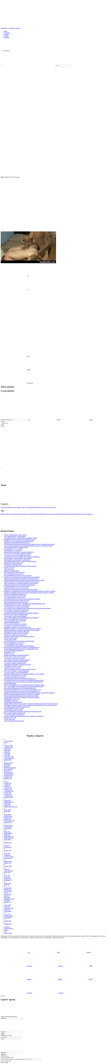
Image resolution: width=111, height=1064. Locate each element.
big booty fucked (28, 716)
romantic (21, 547)
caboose (14, 514)
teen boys (27, 707)
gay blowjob (29, 697)
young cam (25, 669)
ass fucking (16, 575)
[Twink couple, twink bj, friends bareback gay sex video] (16, 614)
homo (20, 702)
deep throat (18, 594)
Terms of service (8, 928)
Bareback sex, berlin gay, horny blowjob (15, 635)
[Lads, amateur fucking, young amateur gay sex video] (15, 535)
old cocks (12, 660)
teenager (25, 514)
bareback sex (7, 636)
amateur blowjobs (9, 655)
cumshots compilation (33, 617)
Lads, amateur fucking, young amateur (14, 536)
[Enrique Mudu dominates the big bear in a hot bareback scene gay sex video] (21, 647)
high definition (8, 580)
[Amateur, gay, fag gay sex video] (9, 652)
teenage (26, 547)
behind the (16, 702)
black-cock (9, 514)
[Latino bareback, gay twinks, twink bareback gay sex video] (17, 605)
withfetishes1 (9, 702)
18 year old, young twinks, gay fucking (15, 625)
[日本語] (96, 120)
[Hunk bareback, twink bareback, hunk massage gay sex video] (17, 558)
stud (5, 507)
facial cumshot (68, 514)
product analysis (8, 692)
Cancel (3, 421)
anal (54, 507)
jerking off (22, 631)
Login (2, 1033)
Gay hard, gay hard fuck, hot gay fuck (14, 677)
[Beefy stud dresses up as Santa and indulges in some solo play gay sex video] (21, 581)
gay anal (6, 707)
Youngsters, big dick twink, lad (12, 564)
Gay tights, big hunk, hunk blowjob (14, 714)
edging (13, 688)
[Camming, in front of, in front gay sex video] (13, 666)
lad (36, 538)
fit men (17, 631)
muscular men (18, 688)
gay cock (24, 627)
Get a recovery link (6, 1061)
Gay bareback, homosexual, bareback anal (15, 611)
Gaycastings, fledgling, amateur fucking (15, 663)
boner (23, 688)
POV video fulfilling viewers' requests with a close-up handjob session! (23, 686)
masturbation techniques (19, 692)
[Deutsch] (70, 134)
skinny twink (10, 627)
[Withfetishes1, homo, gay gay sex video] (11, 699)
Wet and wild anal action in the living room (16, 602)
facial (48, 507)
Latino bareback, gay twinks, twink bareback (16, 606)
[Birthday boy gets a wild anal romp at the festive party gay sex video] (19, 539)
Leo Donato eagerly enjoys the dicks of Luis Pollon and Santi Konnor (23, 681)
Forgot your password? (7, 1057)
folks (89, 514)
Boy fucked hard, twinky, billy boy (13, 574)
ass (46, 507)
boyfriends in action (20, 603)
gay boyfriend (36, 599)
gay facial (20, 664)
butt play (23, 542)
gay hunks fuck (20, 716)
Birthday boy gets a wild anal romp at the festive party (19, 541)
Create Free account (6, 1035)
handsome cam (12, 552)
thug (35, 507)
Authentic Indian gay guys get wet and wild (16, 588)
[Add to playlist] (55, 310)
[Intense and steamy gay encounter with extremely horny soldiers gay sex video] (22, 628)
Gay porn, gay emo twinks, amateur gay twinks (17, 555)
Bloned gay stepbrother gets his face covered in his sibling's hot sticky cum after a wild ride (29, 592)
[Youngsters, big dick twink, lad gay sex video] (13, 563)
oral (28, 507)
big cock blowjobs (22, 678)
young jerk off (32, 669)
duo (12, 613)
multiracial (42, 514)
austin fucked (7, 678)
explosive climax (40, 692)
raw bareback (25, 711)
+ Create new (4, 423)
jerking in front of (15, 669)
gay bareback (7, 613)
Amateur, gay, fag (9, 653)
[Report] (55, 337)
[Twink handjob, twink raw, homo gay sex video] (14, 708)
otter (43, 674)
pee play (32, 589)
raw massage (35, 697)
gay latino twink (14, 608)
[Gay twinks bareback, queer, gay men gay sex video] (15, 595)
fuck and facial (27, 664)
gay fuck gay (23, 575)
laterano (6, 552)
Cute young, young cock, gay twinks (14, 658)
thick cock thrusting (31, 603)
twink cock (18, 660)
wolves (9, 721)
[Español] (44, 134)
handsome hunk (8, 674)
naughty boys (12, 556)
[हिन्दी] (44, 120)
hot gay (29, 678)
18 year (28, 627)
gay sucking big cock (18, 674)
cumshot (31, 507)
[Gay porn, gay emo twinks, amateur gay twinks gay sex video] (17, 553)
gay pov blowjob (8, 716)
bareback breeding (9, 711)
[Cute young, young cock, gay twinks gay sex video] (15, 656)
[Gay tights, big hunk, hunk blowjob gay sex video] (14, 713)
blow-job (77, 514)
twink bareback (8, 599)
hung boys (31, 552)
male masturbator (31, 692)
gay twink (7, 566)
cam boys (25, 552)
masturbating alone (17, 580)
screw (47, 514)
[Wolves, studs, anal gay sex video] (10, 717)
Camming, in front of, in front (12, 667)
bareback (19, 507)
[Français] (17, 120)
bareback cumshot (18, 617)
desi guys (20, 589)
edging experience (50, 692)
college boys (15, 547)
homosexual (17, 613)
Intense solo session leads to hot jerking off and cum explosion (21, 578)
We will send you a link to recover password (13, 1059)
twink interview (30, 646)
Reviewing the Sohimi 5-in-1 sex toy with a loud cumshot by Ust (22, 691)
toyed (24, 646)
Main (2, 177)
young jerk (7, 669)
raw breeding (17, 711)
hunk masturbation (28, 585)
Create (2, 426)
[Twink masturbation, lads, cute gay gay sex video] (14, 642)
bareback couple (24, 613)
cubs (10, 570)
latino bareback (47, 608)
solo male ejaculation (28, 580)
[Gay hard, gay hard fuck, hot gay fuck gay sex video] (15, 675)
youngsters (33, 566)
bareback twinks (14, 561)
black (2, 507)
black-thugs (36, 514)
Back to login (4, 1062)
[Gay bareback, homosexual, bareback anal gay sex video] (16, 610)
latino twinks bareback (25, 608)
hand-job (23, 594)
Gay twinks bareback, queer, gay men (14, 597)
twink (38, 507)
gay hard (29, 575)
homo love (12, 603)
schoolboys (17, 542)
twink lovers (13, 566)
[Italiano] (70, 120)
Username (3, 1018)
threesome (13, 683)
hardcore (9, 507)
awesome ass (17, 721)
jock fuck (14, 678)
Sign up (3, 1054)
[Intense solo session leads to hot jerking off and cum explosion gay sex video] (22, 577)
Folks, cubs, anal (8, 569)
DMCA (6, 930)
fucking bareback (34, 613)
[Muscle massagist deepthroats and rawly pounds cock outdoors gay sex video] (22, 694)
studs (12, 721)
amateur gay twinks (15, 538)
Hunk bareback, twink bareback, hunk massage (17, 560)
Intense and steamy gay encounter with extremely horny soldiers (21, 630)
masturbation (7, 585)
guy (92, 514)
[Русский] (17, 107)
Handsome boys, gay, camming (12, 550)
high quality (7, 631)
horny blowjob (21, 636)
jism (73, 514)
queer (11, 575)
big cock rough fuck (18, 641)
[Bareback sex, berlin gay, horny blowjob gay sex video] (16, 633)
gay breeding (32, 711)
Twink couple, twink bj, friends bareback (15, 616)
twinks (8, 561)
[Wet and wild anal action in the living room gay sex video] (16, 600)
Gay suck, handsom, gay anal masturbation (16, 672)
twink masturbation (17, 646)
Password (3, 1032)
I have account (5, 1056)
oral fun (27, 542)
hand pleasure (26, 589)
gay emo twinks (26, 556)
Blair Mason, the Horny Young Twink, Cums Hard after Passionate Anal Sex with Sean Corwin (30, 705)
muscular (13, 585)
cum (23, 507)
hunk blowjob (28, 674)
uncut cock (37, 580)
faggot (32, 641)
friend (25, 617)
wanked (42, 580)
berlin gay (14, 636)
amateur (12, 650)
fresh (36, 589)
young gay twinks (26, 538)
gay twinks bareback (30, 561)
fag (26, 636)
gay (29, 514)
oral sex (22, 707)
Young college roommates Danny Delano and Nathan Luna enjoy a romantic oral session (28, 545)
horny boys (20, 552)
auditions (6, 664)
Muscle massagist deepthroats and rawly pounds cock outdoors (21, 696)
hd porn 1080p (11, 594)
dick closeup (7, 688)
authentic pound (41, 603)
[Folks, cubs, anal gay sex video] (9, 567)
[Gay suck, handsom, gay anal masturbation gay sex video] (16, 671)
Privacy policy (8, 933)
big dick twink (20, 566)
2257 (5, 931)
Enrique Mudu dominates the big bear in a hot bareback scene (21, 649)
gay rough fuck (8, 641)
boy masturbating (35, 556)
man (16, 664)
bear (5, 561)
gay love (6, 547)
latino (28, 660)
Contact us (7, 927)
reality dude (17, 655)
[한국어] (17, 134)
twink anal (7, 617)
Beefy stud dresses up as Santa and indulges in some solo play (21, 583)
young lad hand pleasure (11, 589)
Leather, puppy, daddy (10, 639)
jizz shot (51, 514)
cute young (7, 660)
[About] (14, 303)
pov (14, 716)
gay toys (6, 646)
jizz (25, 507)
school (10, 547)
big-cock (82, 514)
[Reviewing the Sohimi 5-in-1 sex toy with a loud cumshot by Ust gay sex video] (22, 689)
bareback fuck (12, 697)
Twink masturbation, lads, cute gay (13, 644)
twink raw (38, 711)
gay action (11, 542)
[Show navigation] (55, 14)
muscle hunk (19, 585)
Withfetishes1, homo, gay (11, 700)
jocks (7, 570)
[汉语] (96, 107)
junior (5, 627)
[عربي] (70, 107)
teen (52, 507)
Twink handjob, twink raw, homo (13, 710)
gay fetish (26, 641)
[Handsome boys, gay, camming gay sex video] (13, 549)
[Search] (55, 163)
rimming (6, 542)
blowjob (14, 507)
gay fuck (33, 538)
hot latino (24, 660)
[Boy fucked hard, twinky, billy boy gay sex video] (14, 572)
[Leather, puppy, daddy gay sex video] (11, 638)
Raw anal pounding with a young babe (14, 621)
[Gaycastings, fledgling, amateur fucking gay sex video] (15, 661)
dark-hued (20, 514)
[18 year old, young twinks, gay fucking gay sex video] (15, 624)
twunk (56, 514)
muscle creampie (21, 697)
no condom (61, 514)
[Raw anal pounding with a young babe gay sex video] (15, 619)
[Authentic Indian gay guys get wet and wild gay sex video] (16, 586)
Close (2, 424)
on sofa (6, 556)
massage (6, 697)
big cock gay (18, 627)
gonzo (22, 721)
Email (2, 1039)
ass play (13, 631)
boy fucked (7, 575)
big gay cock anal (37, 674)
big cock (42, 507)
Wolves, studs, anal (9, 719)
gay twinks (7, 538)
